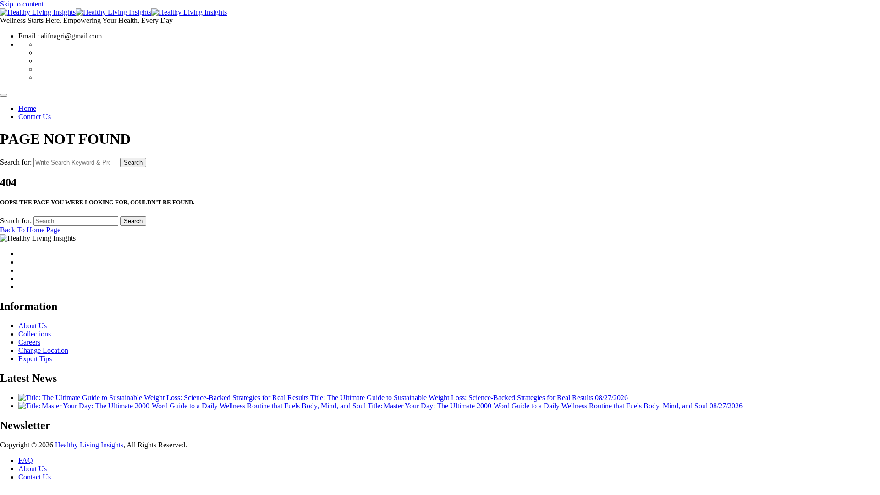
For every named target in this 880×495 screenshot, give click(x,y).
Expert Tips (35, 359)
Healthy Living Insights (89, 445)
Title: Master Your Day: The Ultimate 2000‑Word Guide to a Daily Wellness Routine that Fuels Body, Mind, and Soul (538, 406)
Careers (29, 342)
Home (27, 108)
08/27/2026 (611, 398)
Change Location (43, 350)
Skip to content (22, 4)
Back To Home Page (30, 230)
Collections (34, 334)
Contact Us (34, 117)
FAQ (25, 460)
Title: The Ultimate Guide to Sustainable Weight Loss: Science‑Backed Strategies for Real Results (451, 398)
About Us (32, 326)
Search (133, 162)
